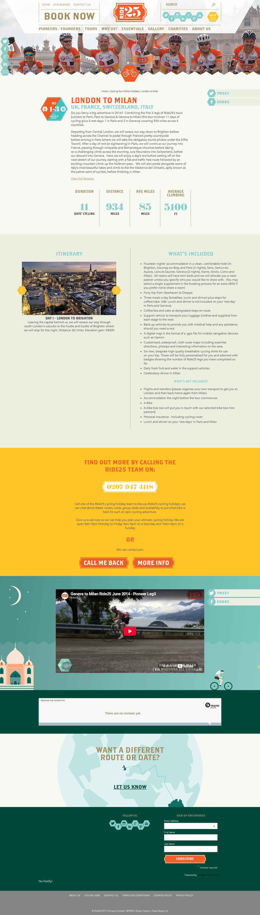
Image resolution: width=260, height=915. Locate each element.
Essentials (132, 29)
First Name (169, 832)
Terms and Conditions (136, 895)
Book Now (69, 17)
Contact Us (82, 4)
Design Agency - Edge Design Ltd (152, 910)
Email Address (189, 820)
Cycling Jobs (92, 895)
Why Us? (109, 29)
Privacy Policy (184, 895)
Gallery (156, 29)
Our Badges (61, 4)
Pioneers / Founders (60, 29)
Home (46, 4)
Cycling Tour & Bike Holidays (124, 91)
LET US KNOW (130, 787)
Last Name (169, 843)
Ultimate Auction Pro (208, 874)
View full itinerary (82, 179)
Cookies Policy (163, 895)
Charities (178, 29)
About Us (201, 29)
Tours (91, 29)
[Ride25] (130, 21)
